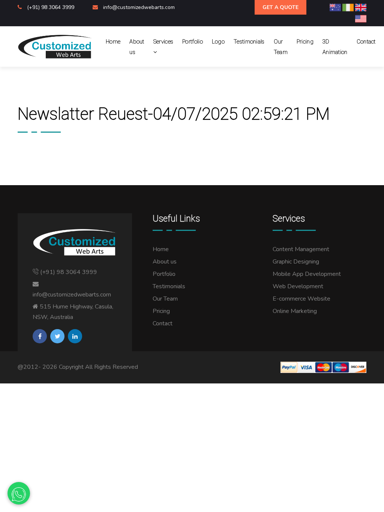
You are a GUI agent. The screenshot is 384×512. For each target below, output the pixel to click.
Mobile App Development (307, 274)
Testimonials (249, 41)
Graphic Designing (296, 261)
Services (163, 41)
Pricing (305, 41)
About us (136, 46)
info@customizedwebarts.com (139, 7)
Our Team (281, 46)
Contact (366, 41)
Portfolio (192, 41)
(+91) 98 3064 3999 (51, 7)
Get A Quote (280, 7)
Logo (218, 41)
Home (113, 41)
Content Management (301, 249)
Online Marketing (295, 311)
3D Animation (335, 46)
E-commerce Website (301, 299)
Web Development (298, 286)
